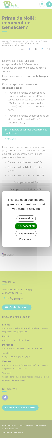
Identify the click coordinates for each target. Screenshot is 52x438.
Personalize (26, 218)
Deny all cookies (26, 233)
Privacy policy (26, 239)
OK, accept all (26, 226)
